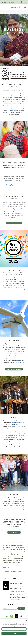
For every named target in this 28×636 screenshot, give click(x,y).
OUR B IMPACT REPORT (14, 223)
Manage (14, 629)
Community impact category (15, 292)
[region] (14, 627)
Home (4, 12)
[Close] (26, 620)
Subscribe (21, 608)
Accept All (14, 633)
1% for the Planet (16, 422)
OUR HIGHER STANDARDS (14, 369)
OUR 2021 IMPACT (14, 532)
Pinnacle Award (12, 439)
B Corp (10, 110)
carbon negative (20, 362)
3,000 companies (10, 184)
